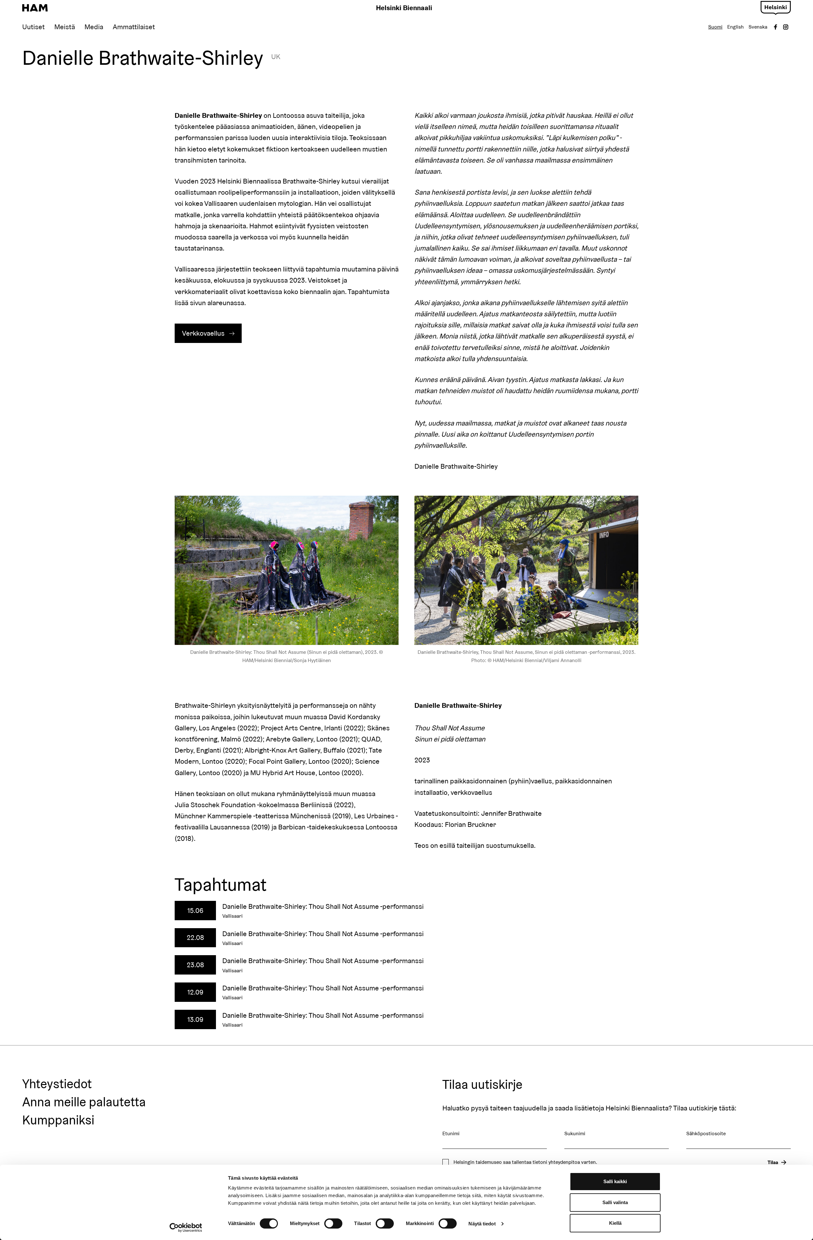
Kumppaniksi (58, 1120)
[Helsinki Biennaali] (35, 8)
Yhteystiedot (57, 1084)
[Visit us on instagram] (786, 27)
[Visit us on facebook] (775, 27)
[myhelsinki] (776, 7)
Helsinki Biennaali (404, 7)
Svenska (758, 26)
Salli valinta (615, 1202)
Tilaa (773, 1162)
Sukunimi (574, 1133)
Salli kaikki (615, 1181)
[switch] (333, 1223)
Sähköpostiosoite (706, 1133)
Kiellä (615, 1223)
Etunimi (451, 1133)
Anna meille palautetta (84, 1102)
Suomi (715, 26)
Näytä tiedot (481, 1223)
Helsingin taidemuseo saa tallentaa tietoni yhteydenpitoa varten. (525, 1162)
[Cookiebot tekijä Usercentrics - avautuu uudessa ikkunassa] (186, 1227)
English (735, 26)
